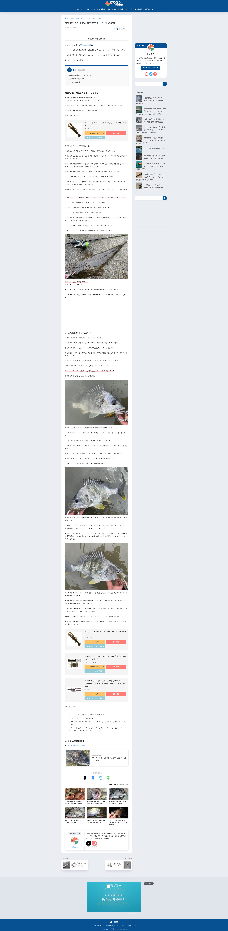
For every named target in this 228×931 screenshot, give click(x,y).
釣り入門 (129, 9)
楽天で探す (116, 133)
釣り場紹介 (138, 9)
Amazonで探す (94, 133)
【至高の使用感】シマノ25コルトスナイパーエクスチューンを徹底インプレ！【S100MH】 (150, 177)
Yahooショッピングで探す (94, 137)
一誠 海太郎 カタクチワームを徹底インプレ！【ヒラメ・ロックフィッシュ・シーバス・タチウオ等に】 (151, 111)
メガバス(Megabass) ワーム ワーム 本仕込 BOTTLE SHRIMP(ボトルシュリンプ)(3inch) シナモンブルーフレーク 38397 (105, 683)
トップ (94, 925)
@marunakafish (86, 45)
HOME (115, 922)
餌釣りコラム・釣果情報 (116, 9)
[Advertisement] (96, 313)
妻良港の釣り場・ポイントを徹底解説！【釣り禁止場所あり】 (154, 157)
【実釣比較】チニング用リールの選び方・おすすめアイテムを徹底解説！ (150, 100)
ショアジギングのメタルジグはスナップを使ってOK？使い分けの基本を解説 (151, 166)
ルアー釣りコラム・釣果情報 (96, 9)
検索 (165, 84)
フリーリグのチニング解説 (76, 746)
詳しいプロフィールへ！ (150, 67)
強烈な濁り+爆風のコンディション (80, 75)
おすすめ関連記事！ (75, 82)
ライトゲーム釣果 (122, 784)
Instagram (94, 846)
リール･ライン (79, 9)
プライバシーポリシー (120, 925)
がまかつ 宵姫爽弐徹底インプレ (154, 148)
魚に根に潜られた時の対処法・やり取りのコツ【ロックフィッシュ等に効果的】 (150, 140)
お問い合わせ (149, 9)
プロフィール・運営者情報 (105, 925)
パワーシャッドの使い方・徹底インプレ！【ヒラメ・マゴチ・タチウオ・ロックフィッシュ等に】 (150, 129)
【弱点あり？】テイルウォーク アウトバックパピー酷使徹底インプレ (150, 187)
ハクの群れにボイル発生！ (77, 79)
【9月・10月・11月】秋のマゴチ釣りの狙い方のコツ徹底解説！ (155, 120)
